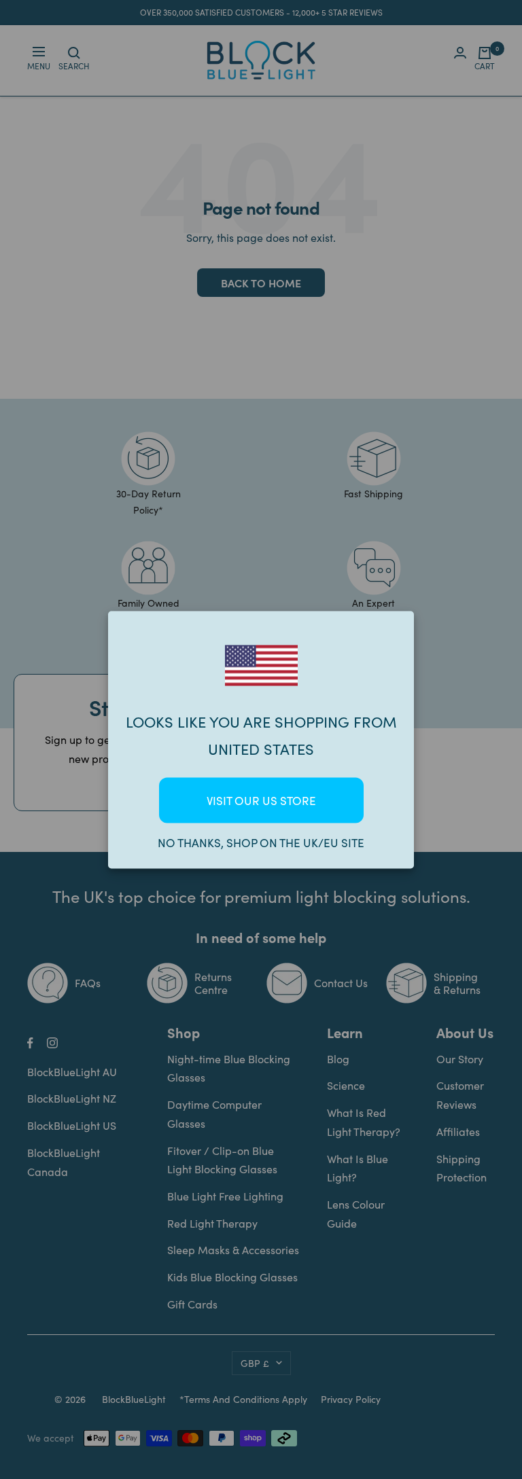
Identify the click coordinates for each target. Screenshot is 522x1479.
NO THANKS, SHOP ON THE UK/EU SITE (261, 842)
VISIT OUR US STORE (261, 800)
